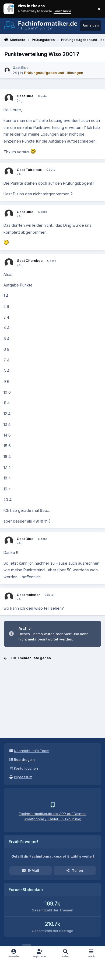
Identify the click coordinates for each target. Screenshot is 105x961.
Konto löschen (26, 768)
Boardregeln (24, 759)
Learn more (9, 8)
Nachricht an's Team (31, 750)
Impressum (23, 777)
